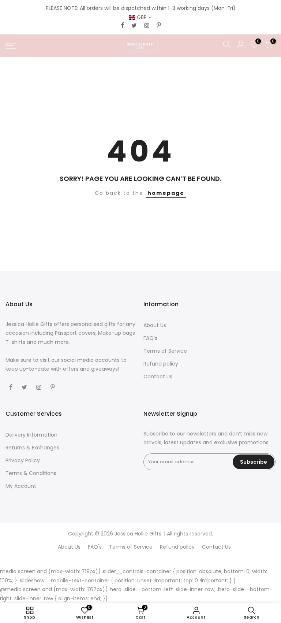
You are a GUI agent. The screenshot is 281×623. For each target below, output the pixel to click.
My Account (20, 486)
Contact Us (157, 376)
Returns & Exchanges (32, 447)
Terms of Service (165, 351)
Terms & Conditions (30, 473)
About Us (154, 325)
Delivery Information (31, 434)
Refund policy (160, 363)
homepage (165, 193)
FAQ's (150, 338)
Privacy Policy (22, 460)
